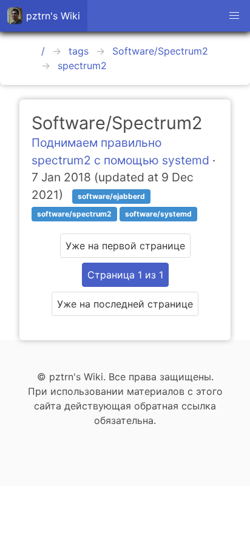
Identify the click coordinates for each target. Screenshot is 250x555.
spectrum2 (82, 65)
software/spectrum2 (74, 213)
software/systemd (158, 213)
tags (79, 51)
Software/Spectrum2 (160, 51)
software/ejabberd (111, 196)
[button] (234, 16)
